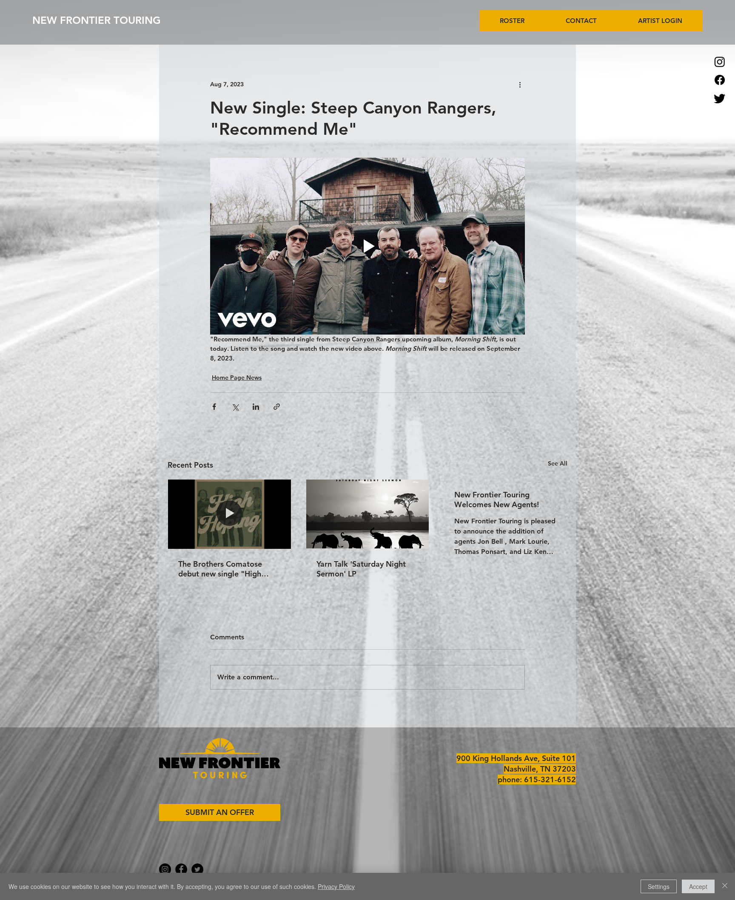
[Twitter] (719, 98)
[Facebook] (719, 80)
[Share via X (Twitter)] (235, 407)
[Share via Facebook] (214, 407)
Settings (658, 886)
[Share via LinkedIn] (256, 407)
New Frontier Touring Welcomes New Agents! (496, 499)
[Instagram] (719, 61)
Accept (698, 886)
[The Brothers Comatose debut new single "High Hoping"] (229, 514)
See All (557, 463)
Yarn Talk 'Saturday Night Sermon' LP (361, 569)
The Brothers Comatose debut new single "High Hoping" (220, 569)
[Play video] (367, 246)
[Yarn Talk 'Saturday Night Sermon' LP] (367, 514)
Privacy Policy (336, 886)
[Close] (725, 886)
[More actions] (520, 84)
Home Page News (237, 377)
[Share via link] (277, 407)
